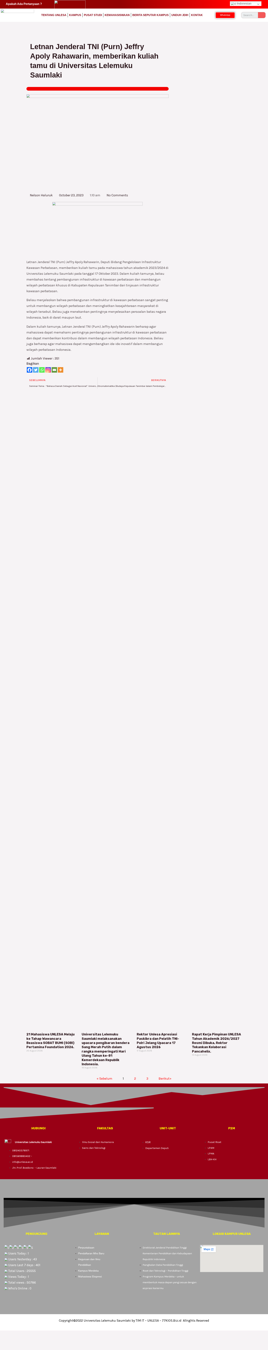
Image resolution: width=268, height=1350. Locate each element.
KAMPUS (75, 15)
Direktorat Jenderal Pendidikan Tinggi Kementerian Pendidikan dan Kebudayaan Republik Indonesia (167, 1253)
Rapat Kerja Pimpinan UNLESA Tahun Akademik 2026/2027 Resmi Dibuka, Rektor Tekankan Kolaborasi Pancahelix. (216, 1042)
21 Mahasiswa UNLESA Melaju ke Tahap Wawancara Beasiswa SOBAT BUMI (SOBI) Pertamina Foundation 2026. (50, 1040)
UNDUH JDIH (179, 15)
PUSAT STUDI (93, 15)
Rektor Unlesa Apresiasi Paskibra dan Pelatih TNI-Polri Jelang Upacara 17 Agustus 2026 (158, 1040)
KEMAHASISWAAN (117, 15)
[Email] (54, 370)
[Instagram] (48, 370)
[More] (60, 370)
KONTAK (197, 15)
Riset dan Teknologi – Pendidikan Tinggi (165, 1270)
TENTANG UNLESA (53, 15)
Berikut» (165, 1079)
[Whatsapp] (42, 370)
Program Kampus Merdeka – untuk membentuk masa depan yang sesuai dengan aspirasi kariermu (170, 1282)
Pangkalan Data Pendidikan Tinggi (163, 1264)
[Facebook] (29, 370)
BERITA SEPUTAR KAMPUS (150, 15)
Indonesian (243, 3)
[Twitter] (35, 370)
